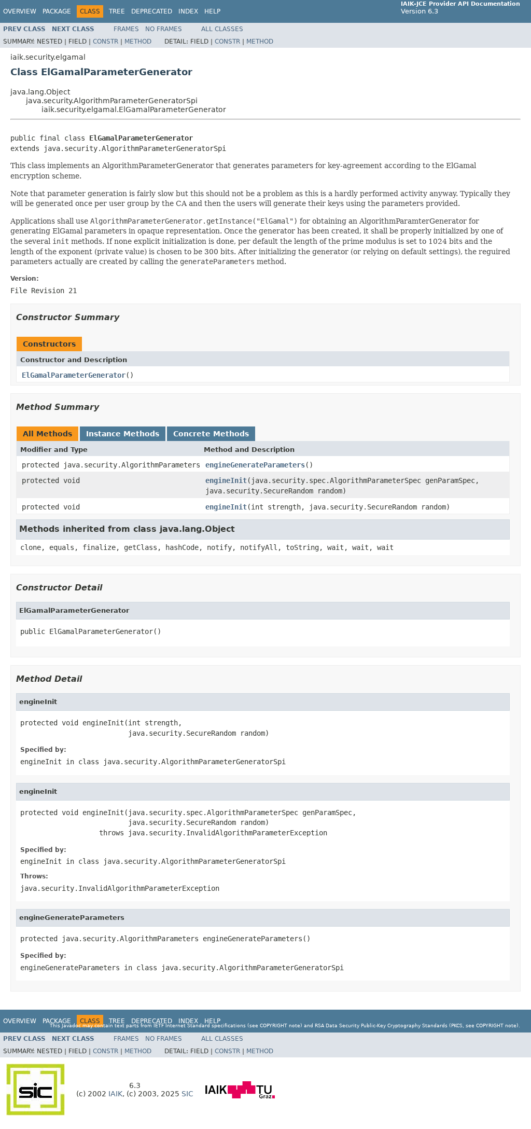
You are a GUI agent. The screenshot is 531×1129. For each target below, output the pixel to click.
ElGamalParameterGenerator (73, 375)
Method (137, 41)
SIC (187, 1094)
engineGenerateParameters (255, 465)
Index (188, 11)
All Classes (222, 29)
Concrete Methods (211, 434)
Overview (19, 11)
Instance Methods (122, 434)
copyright (273, 1025)
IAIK (115, 1094)
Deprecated (151, 11)
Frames (126, 29)
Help (212, 11)
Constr (105, 41)
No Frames (163, 29)
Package (57, 11)
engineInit (226, 480)
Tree (117, 11)
